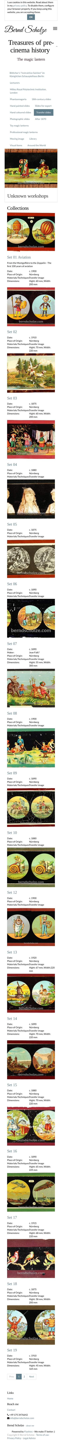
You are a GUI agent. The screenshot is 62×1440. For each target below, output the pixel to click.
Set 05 (12, 524)
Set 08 (12, 713)
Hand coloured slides (20, 112)
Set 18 (12, 1284)
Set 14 (12, 1019)
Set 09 (12, 773)
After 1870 (40, 119)
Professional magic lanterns (24, 132)
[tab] (31, 195)
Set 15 (12, 1085)
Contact (11, 1409)
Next (31, 1376)
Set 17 (12, 1217)
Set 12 (12, 892)
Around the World (36, 145)
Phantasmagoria (18, 99)
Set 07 (12, 644)
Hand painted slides (20, 105)
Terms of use (42, 1434)
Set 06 (12, 584)
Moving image (17, 138)
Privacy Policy (14, 1438)
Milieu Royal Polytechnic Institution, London (28, 91)
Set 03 (12, 398)
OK (31, 17)
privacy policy (20, 5)
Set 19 (12, 1350)
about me (30, 1425)
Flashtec (28, 1431)
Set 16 (12, 1151)
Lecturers (15, 82)
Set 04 (12, 464)
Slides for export (43, 105)
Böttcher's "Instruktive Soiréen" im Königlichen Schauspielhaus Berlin (27, 74)
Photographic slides (20, 119)
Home (10, 1398)
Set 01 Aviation (19, 257)
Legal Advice (29, 1438)
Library (33, 138)
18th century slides (41, 99)
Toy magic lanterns (19, 125)
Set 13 (12, 952)
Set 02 (12, 332)
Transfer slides (43, 112)
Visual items (16, 145)
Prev (11, 1376)
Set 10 (12, 833)
